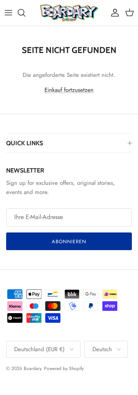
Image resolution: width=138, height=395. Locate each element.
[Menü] (8, 12)
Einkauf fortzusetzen (69, 90)
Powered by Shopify (64, 368)
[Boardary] (69, 13)
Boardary (32, 368)
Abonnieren (69, 241)
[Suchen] (25, 12)
